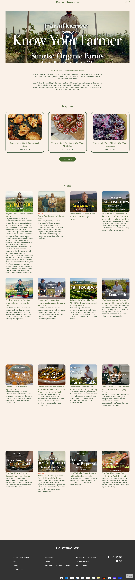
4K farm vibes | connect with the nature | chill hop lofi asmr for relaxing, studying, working (115, 216)
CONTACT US (18, 569)
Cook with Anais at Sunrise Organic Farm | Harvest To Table (18, 303)
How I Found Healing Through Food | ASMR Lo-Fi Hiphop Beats (115, 389)
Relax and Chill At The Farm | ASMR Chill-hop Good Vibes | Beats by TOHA (83, 303)
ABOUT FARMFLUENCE (21, 557)
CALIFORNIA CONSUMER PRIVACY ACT (58, 565)
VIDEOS (47, 561)
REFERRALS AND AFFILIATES (86, 557)
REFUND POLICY (81, 565)
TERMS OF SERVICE (82, 561)
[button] (126, 2)
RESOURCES (49, 557)
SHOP (15, 561)
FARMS (16, 565)
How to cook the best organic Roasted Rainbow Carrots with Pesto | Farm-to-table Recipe (51, 389)
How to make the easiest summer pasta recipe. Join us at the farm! (51, 303)
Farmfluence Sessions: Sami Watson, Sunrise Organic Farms (82, 216)
